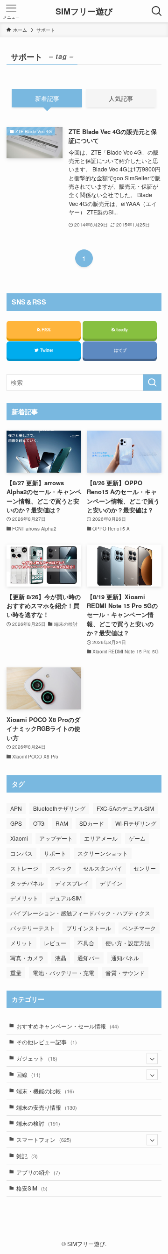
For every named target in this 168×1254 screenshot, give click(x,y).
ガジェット (36, 1058)
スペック (60, 868)
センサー (144, 868)
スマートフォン (43, 1139)
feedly (121, 329)
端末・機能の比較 (45, 1091)
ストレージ (24, 868)
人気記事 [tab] (121, 98)
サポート (55, 853)
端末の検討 (38, 1123)
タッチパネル (27, 883)
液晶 (60, 958)
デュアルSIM (65, 898)
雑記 (27, 1156)
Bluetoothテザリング (59, 808)
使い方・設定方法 (127, 943)
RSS (45, 329)
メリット (21, 943)
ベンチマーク (139, 928)
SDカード (91, 823)
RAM (62, 823)
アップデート (56, 838)
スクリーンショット (102, 853)
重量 (15, 973)
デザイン (111, 883)
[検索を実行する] (152, 382)
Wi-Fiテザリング (135, 823)
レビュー (55, 943)
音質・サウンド (125, 973)
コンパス (21, 853)
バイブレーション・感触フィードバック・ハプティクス (80, 913)
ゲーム (137, 838)
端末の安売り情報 (46, 1107)
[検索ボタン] (157, 11)
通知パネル (125, 958)
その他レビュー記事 (46, 1042)
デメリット (24, 898)
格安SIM (32, 1188)
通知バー (88, 958)
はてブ (119, 350)
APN (16, 808)
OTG (38, 823)
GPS (16, 823)
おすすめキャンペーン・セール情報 (67, 1026)
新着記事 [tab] (47, 98)
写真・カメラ (27, 958)
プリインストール (88, 928)
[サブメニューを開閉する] (152, 1058)
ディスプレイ (72, 883)
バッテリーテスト (32, 928)
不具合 (85, 943)
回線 (28, 1074)
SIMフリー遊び (84, 11)
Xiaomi (19, 838)
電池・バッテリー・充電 (63, 973)
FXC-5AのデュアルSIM (125, 808)
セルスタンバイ (102, 868)
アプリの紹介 (38, 1172)
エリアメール (101, 838)
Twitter (46, 350)
